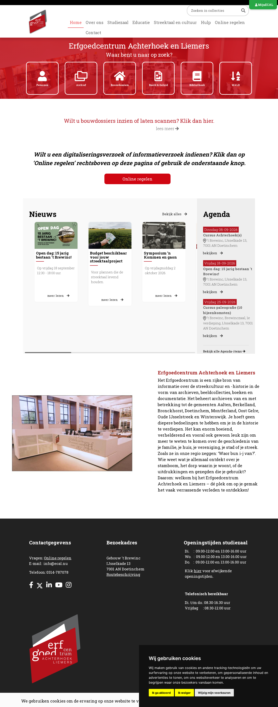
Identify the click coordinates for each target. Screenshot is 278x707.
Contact (93, 32)
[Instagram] (68, 584)
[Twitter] (39, 584)
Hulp (206, 22)
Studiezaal (117, 22)
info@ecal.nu (56, 563)
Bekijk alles (172, 214)
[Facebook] (31, 584)
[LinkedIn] (49, 584)
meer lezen (56, 296)
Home (76, 22)
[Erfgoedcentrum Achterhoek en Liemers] (42, 21)
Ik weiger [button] (184, 692)
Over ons (94, 22)
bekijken (210, 253)
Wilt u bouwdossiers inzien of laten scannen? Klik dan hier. (139, 120)
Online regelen (230, 22)
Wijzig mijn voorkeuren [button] (214, 692)
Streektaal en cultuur (175, 22)
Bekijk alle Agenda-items (223, 351)
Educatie (141, 22)
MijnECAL (265, 5)
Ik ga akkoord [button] (161, 692)
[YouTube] (58, 584)
